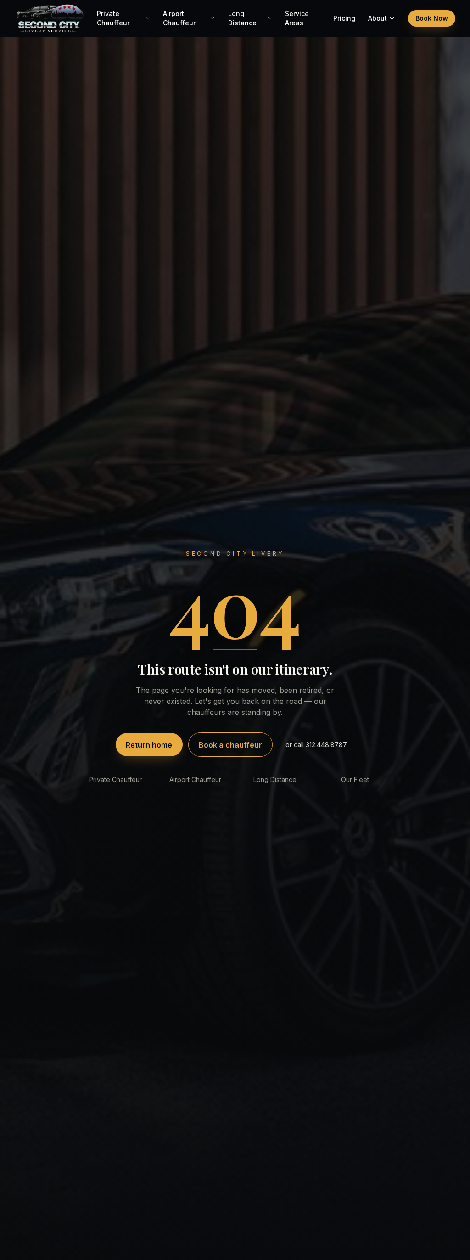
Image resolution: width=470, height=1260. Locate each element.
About (377, 18)
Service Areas (297, 18)
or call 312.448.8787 (316, 744)
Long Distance (242, 18)
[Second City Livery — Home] (49, 18)
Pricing (344, 18)
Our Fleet (355, 779)
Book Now (431, 18)
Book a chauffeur (230, 744)
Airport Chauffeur (179, 18)
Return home (149, 744)
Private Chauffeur (113, 18)
